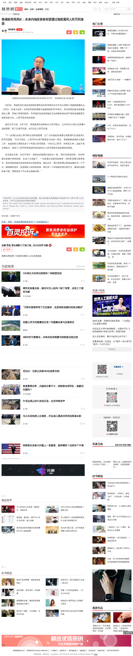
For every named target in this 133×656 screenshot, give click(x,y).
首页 (4, 2)
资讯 (10, 2)
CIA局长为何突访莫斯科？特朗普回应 (42, 273)
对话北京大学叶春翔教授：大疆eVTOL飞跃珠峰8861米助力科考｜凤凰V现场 (111, 330)
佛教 (89, 2)
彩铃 (125, 445)
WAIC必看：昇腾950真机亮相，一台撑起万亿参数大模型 (111, 322)
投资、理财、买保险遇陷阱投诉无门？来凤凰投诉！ (25, 221)
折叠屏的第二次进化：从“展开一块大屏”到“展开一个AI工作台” (111, 343)
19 (84, 345)
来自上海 (20, 32)
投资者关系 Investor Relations (37, 650)
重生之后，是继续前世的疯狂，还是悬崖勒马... (122, 464)
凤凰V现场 (98, 290)
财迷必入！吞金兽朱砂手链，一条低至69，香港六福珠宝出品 (122, 628)
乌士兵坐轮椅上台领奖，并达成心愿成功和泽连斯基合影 (52, 415)
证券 (32, 9)
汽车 (56, 2)
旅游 (84, 2)
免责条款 (82, 650)
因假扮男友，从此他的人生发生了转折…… (101, 463)
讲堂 (117, 445)
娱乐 (40, 2)
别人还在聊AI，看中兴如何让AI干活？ (110, 336)
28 (84, 424)
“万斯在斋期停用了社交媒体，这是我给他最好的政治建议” (53, 307)
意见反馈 (92, 650)
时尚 (51, 2)
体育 (46, 2)
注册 (113, 2)
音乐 (121, 445)
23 (84, 453)
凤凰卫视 (28, 2)
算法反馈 (81, 266)
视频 (15, 2)
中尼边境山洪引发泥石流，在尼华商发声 (44, 400)
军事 (73, 2)
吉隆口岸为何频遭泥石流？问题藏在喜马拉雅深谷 (48, 322)
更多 (106, 3)
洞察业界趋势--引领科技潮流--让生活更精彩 (22, 255)
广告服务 (54, 650)
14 (84, 330)
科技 (67, 2)
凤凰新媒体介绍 (18, 650)
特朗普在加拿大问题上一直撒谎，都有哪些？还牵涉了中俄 (53, 445)
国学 (95, 2)
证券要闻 (39, 9)
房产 (62, 2)
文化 (78, 2)
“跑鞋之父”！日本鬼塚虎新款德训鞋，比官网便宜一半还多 (101, 628)
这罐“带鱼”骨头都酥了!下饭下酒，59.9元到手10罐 (25, 245)
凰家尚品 (97, 607)
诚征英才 (63, 650)
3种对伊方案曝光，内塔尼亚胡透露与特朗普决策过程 (50, 337)
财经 (35, 2)
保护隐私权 (73, 650)
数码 (100, 2)
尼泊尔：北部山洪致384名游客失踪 (41, 371)
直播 (21, 2)
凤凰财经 (117, 367)
